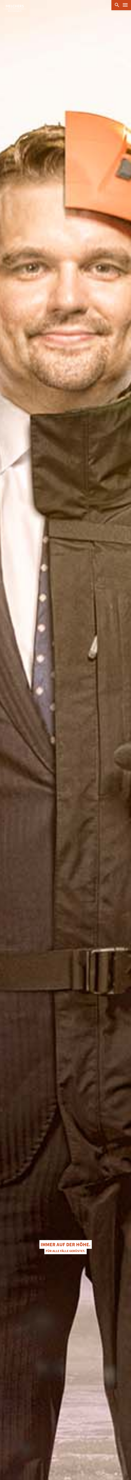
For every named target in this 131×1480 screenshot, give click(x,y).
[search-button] (116, 4)
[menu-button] (125, 5)
